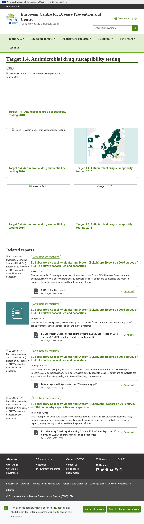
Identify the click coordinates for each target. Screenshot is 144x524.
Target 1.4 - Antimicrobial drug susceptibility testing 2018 (37, 113)
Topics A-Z (15, 38)
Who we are (12, 469)
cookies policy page (53, 507)
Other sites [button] (11, 6)
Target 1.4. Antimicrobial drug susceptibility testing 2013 (104, 226)
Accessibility (124, 483)
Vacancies (41, 464)
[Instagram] (116, 469)
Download (129, 291)
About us (14, 47)
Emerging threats (42, 38)
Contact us (71, 464)
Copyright (25, 483)
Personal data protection (74, 483)
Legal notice (12, 483)
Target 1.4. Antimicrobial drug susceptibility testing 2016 (37, 169)
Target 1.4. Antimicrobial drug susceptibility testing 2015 (104, 169)
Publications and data (75, 38)
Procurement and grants (48, 469)
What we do (12, 464)
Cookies (112, 483)
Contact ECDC (75, 459)
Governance (12, 473)
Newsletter (105, 459)
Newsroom (126, 38)
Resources (104, 38)
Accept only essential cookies (124, 509)
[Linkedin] (97, 469)
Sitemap (10, 490)
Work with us (44, 459)
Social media (72, 473)
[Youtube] (111, 469)
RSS (123, 459)
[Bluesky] (102, 469)
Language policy (98, 483)
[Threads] (120, 469)
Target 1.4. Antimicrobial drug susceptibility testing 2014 (37, 226)
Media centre (72, 469)
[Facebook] (106, 469)
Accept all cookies (94, 509)
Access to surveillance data (46, 483)
